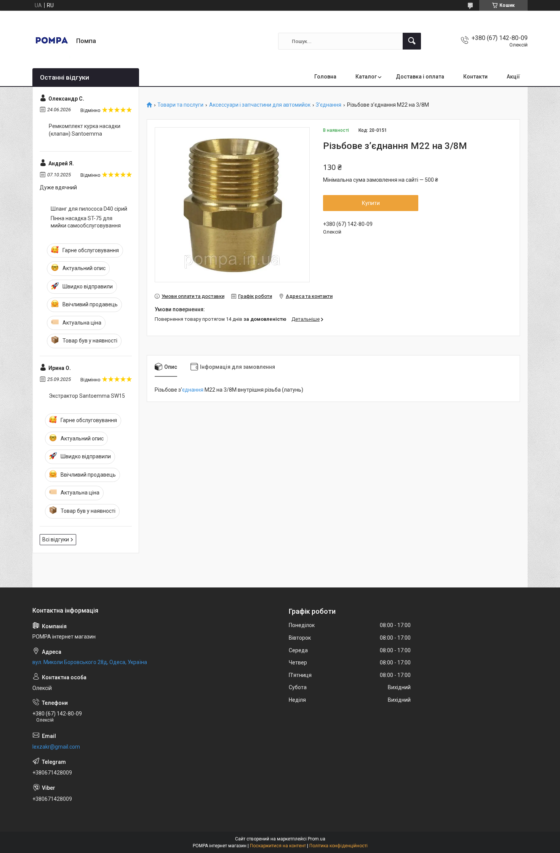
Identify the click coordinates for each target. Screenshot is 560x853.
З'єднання (328, 105)
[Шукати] (412, 41)
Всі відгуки (55, 539)
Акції (513, 77)
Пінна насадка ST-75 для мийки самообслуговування (86, 222)
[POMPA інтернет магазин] (51, 41)
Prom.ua (316, 839)
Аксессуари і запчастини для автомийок (259, 105)
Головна (325, 77)
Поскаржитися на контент (278, 845)
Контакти (475, 77)
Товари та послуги (180, 105)
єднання (192, 390)
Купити (371, 203)
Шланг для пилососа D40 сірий (89, 209)
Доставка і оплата (420, 77)
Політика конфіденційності (338, 845)
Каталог (366, 77)
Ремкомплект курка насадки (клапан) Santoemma (84, 130)
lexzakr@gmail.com (56, 747)
